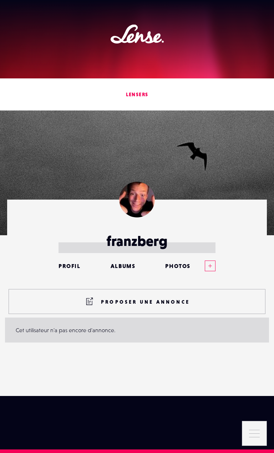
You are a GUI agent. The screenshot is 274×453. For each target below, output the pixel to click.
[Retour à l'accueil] (137, 34)
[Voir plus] (203, 265)
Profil (70, 266)
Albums (123, 266)
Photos (178, 266)
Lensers (137, 94)
